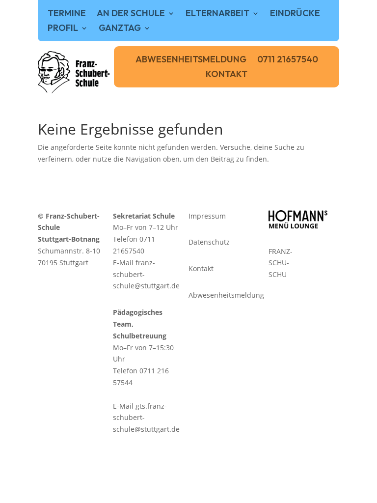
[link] (74, 72)
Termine (67, 14)
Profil (63, 29)
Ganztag (120, 29)
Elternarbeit (217, 14)
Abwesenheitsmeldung (190, 60)
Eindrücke (295, 14)
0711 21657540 (287, 60)
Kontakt (226, 75)
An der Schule (131, 14)
